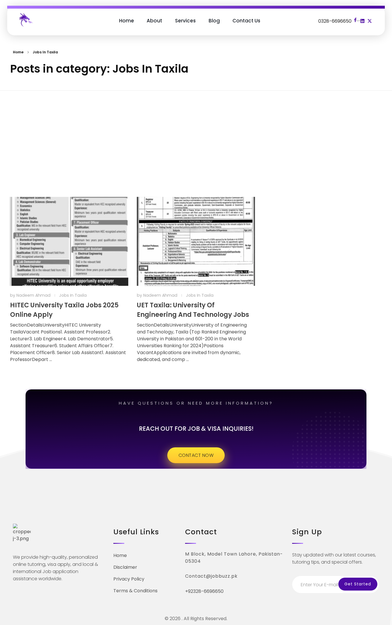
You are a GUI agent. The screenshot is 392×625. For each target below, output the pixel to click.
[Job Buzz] (25, 19)
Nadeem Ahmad (34, 295)
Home (18, 52)
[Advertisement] (196, 134)
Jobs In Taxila (73, 295)
